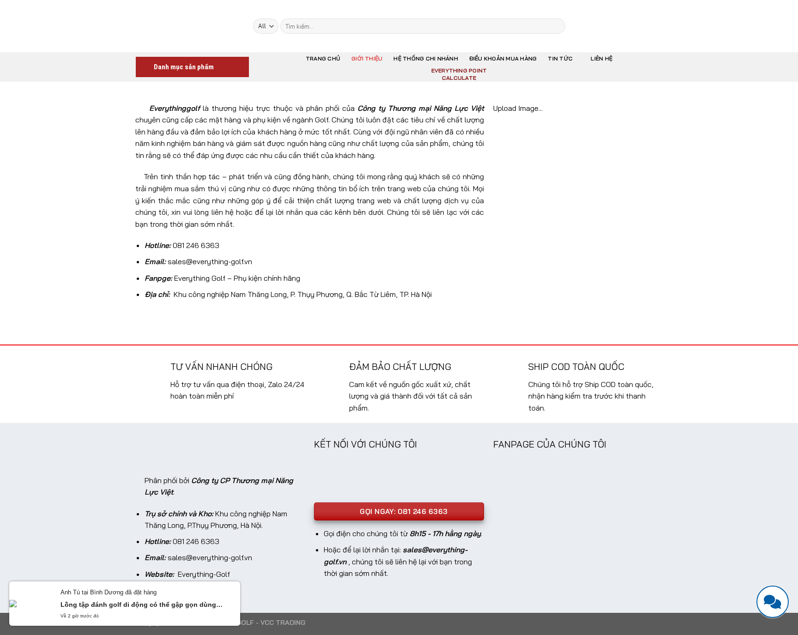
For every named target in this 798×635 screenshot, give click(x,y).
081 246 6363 (196, 245)
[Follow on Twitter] (613, 26)
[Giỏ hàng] (642, 26)
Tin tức (560, 58)
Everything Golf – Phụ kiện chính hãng (237, 278)
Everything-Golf (204, 574)
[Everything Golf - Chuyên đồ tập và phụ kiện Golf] (187, 26)
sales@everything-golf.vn (210, 261)
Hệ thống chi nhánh (425, 58)
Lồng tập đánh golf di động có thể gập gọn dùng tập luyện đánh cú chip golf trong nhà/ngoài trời (142, 604)
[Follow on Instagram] (601, 26)
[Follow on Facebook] (588, 26)
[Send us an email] (625, 26)
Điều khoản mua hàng (503, 58)
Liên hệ (601, 58)
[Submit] (556, 26)
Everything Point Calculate (459, 74)
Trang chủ (323, 58)
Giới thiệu (366, 58)
